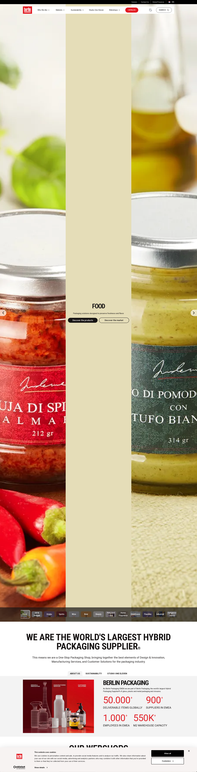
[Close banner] (189, 751)
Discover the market (114, 320)
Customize (166, 761)
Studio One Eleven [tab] (117, 673)
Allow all (167, 753)
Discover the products (83, 320)
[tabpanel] (98, 706)
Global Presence (158, 2)
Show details (39, 767)
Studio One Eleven (96, 10)
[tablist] (98, 673)
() (171, 2)
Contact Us (145, 2)
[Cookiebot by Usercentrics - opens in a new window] (19, 767)
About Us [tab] (75, 673)
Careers (134, 2)
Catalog (132, 10)
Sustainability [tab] (94, 673)
